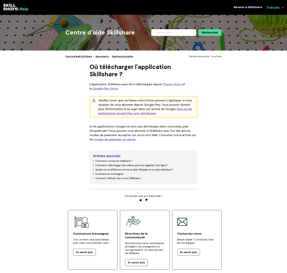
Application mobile (122, 56)
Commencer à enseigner (109, 174)
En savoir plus (84, 252)
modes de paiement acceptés (115, 139)
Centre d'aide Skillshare (78, 56)
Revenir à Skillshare (248, 7)
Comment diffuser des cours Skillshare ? (118, 178)
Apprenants (102, 56)
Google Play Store (105, 89)
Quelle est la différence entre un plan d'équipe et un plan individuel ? (134, 169)
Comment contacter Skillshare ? (114, 161)
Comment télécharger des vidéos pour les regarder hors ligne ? (131, 165)
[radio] (140, 200)
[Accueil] (15, 10)
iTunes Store (172, 84)
